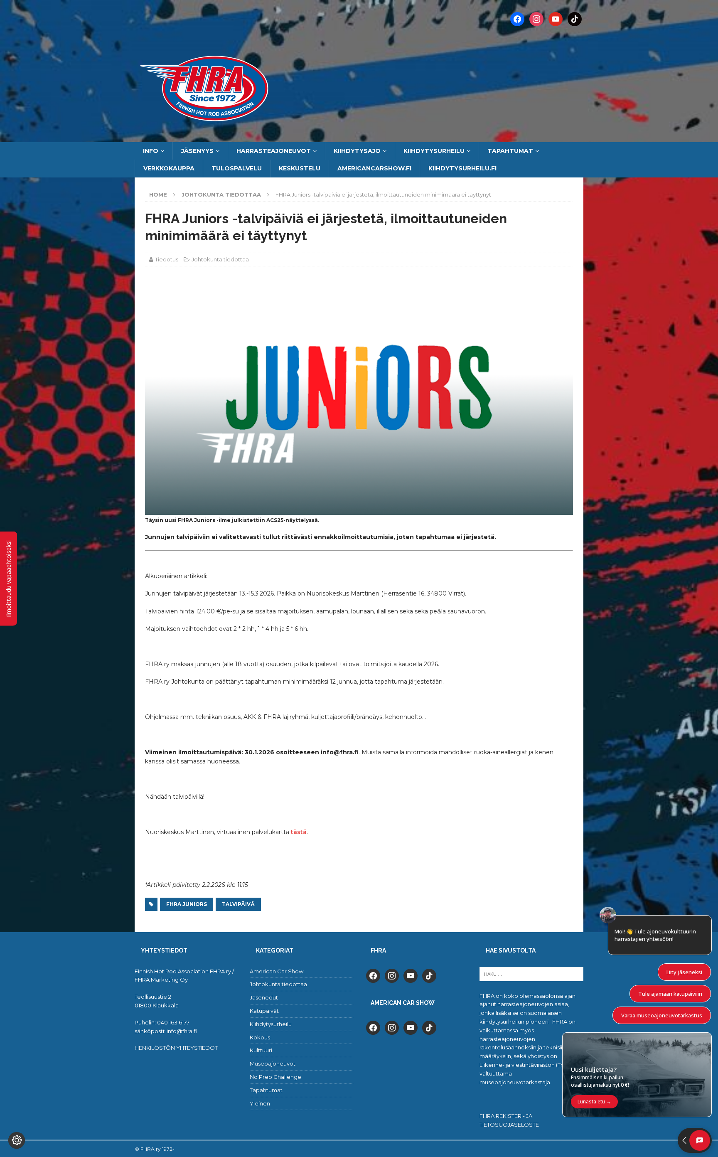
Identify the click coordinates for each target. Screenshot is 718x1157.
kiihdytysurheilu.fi (462, 168)
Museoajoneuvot (272, 1063)
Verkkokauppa (168, 168)
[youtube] (410, 975)
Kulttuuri (261, 1050)
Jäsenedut (264, 997)
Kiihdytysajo (357, 151)
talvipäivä (238, 904)
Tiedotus (166, 259)
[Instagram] (536, 18)
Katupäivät (264, 1010)
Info (150, 151)
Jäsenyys (197, 151)
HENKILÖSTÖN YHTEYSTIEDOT (176, 1047)
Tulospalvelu (236, 168)
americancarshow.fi (374, 168)
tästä (299, 832)
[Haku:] (531, 973)
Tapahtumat (510, 151)
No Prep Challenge (275, 1076)
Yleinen (260, 1103)
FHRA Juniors (186, 904)
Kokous (260, 1037)
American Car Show (276, 971)
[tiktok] (429, 975)
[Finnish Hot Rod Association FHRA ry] (359, 137)
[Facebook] (517, 18)
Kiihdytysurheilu (434, 151)
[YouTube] (555, 18)
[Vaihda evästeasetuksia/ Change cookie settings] (16, 1140)
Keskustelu (299, 168)
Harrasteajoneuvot (273, 151)
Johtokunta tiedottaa (220, 259)
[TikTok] (575, 18)
